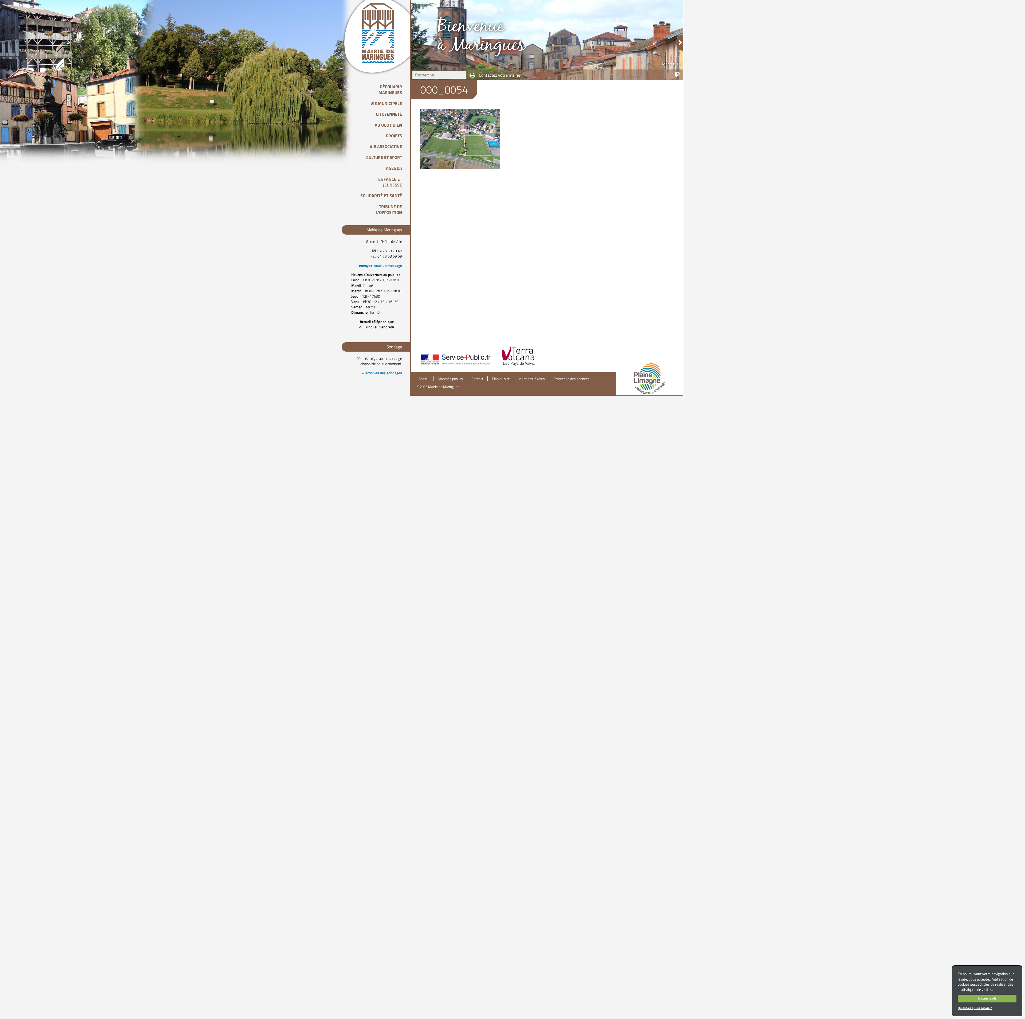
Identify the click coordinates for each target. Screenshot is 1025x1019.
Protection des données (571, 379)
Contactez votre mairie (499, 75)
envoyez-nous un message (380, 266)
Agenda (394, 168)
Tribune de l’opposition (389, 209)
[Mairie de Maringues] (382, 33)
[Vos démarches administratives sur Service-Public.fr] (455, 365)
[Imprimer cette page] (472, 75)
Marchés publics (450, 379)
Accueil (424, 379)
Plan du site (501, 379)
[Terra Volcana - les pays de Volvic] (518, 365)
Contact (477, 379)
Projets (394, 136)
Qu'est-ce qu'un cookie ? (975, 1007)
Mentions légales (531, 379)
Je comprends (987, 998)
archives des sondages (383, 373)
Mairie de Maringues (443, 386)
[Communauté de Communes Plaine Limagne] (649, 378)
